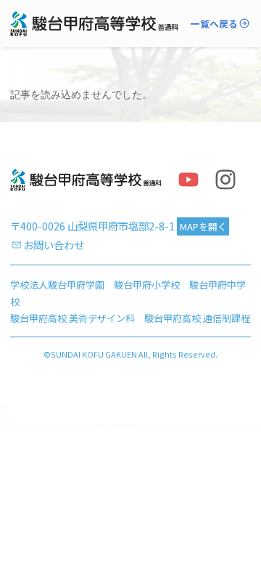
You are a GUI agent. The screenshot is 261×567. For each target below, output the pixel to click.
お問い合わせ (53, 244)
